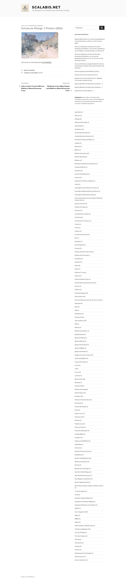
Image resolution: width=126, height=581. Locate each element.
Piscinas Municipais (80, 406)
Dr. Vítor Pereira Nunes (81, 234)
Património (78, 403)
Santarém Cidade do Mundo (83, 498)
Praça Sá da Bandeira (81, 430)
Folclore (77, 286)
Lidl (76, 368)
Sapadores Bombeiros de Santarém (85, 505)
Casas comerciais (80, 203)
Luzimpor (77, 375)
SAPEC (77, 508)
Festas (77, 269)
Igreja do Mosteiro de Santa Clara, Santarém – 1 (89, 87)
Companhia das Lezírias (82, 214)
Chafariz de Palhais (80, 207)
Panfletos (78, 396)
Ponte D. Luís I (79, 413)
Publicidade (78, 444)
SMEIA (77, 519)
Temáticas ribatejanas (81, 529)
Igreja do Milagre (79, 348)
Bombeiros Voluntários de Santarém (85, 163)
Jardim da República (81, 358)
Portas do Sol (78, 417)
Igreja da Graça (79, 334)
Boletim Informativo (81, 153)
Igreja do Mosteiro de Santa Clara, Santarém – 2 (89, 83)
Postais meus (79, 424)
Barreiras (77, 146)
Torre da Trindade (80, 532)
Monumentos (79, 379)
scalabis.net (46, 7)
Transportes (78, 543)
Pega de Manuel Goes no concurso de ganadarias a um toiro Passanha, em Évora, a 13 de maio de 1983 (90, 41)
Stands (77, 522)
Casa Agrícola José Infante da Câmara (86, 188)
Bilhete (77, 150)
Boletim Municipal (80, 157)
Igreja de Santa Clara (81, 344)
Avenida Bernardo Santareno (83, 136)
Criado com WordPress (27, 577)
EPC (76, 238)
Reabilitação (78, 454)
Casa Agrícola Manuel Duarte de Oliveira (87, 191)
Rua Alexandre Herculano (82, 475)
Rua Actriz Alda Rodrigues (82, 472)
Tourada (77, 539)
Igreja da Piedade (80, 338)
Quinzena (77, 448)
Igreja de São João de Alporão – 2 (84, 90)
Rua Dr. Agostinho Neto (81, 482)
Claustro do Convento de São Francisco (86, 75)
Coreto (77, 227)
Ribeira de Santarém (81, 461)
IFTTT (41, 73)
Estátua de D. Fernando (81, 255)
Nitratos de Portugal (81, 389)
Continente (78, 217)
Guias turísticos (79, 320)
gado (76, 307)
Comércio (78, 210)
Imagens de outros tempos (82, 355)
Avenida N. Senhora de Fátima (83, 139)
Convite (77, 224)
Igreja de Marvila (79, 341)
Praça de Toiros (79, 427)
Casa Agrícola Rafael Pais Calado (84, 194)
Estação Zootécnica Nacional (83, 251)
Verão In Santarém (80, 560)
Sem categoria (29, 70)
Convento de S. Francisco (82, 221)
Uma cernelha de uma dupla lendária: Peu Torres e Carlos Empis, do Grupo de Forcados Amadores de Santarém (89, 66)
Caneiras (77, 177)
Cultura (77, 231)
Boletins (77, 160)
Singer (76, 515)
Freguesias (78, 303)
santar (76, 494)
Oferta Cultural (79, 393)
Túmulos (77, 546)
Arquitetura (78, 129)
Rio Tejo (77, 465)
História (77, 327)
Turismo (77, 549)
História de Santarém (81, 331)
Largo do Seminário (80, 362)
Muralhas (77, 382)
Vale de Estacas (79, 556)
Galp (76, 310)
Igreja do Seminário (80, 351)
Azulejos (77, 143)
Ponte (76, 410)
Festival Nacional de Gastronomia (84, 283)
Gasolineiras (78, 313)
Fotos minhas (79, 296)
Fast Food (77, 262)
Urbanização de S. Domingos (83, 553)
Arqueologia (78, 126)
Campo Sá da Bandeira (81, 174)
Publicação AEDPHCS (81, 441)
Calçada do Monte (80, 167)
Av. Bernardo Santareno (82, 132)
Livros (76, 372)
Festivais (77, 276)
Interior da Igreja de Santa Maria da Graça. (87, 71)
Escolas (77, 248)
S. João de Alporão (80, 491)
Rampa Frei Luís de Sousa (82, 451)
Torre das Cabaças (80, 536)
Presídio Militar (79, 434)
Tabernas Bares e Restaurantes (84, 525)
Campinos (78, 170)
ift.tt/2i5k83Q (46, 62)
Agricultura (78, 112)
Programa (78, 437)
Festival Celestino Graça (82, 279)
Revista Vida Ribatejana (82, 458)
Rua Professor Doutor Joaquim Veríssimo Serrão (89, 485)
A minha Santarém (31, 73)
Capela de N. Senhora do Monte (84, 181)
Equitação (78, 241)
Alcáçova (77, 115)
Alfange (77, 119)
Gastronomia (78, 317)
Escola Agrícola (79, 245)
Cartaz (77, 184)
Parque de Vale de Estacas (82, 399)
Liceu (76, 365)
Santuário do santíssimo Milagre (84, 501)
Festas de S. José (80, 272)
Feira (76, 265)
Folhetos (77, 289)
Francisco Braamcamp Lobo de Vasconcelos (88, 300)
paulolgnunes (37, 25)
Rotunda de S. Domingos (82, 468)
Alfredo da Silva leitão (81, 122)
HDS (76, 324)
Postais (77, 420)
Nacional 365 (79, 386)
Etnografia (78, 258)
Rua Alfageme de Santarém (83, 479)
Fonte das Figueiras (80, 293)
